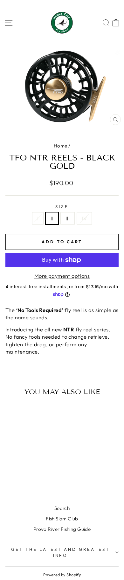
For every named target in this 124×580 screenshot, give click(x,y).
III (67, 218)
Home (60, 146)
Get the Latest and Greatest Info (60, 552)
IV (84, 218)
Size (62, 206)
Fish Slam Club (62, 519)
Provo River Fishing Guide (62, 529)
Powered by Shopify (62, 574)
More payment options (62, 275)
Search (62, 508)
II (52, 218)
